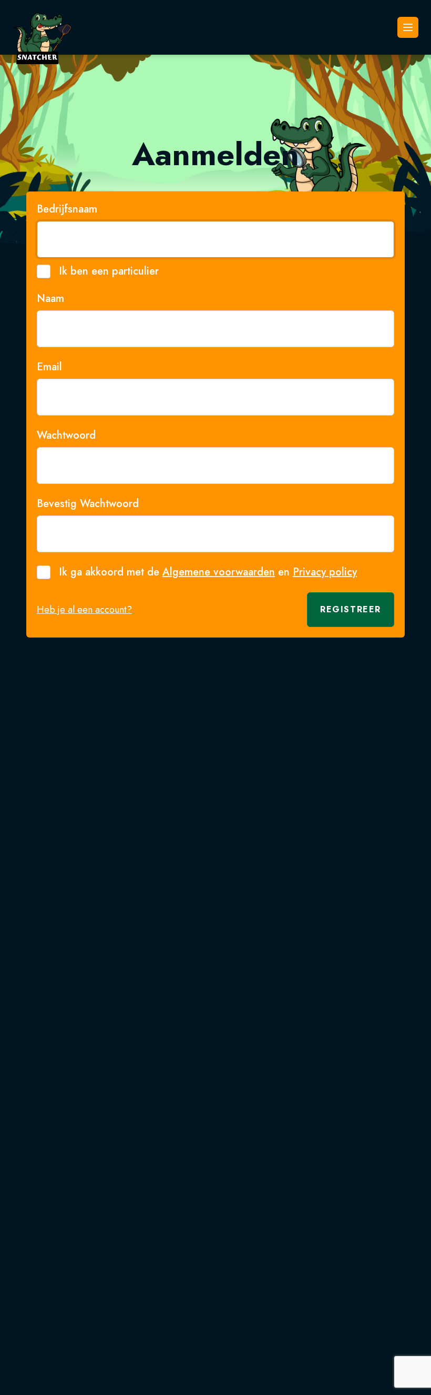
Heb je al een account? (84, 609)
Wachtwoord (66, 435)
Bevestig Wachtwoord (88, 504)
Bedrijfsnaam (67, 209)
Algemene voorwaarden (218, 572)
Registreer (350, 609)
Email (49, 367)
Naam (50, 298)
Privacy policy (325, 572)
